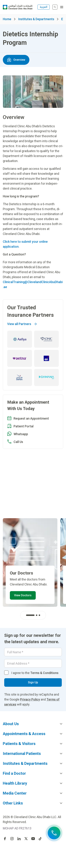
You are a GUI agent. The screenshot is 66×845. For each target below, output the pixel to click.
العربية (43, 7)
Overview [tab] (19, 59)
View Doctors (23, 595)
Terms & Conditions (44, 673)
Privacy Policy (30, 699)
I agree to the (34, 673)
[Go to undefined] (5, 839)
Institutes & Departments (36, 19)
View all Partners (19, 324)
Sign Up (33, 682)
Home (7, 19)
